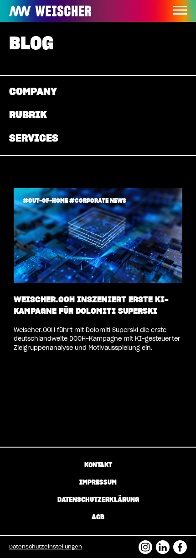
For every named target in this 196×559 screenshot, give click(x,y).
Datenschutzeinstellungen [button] (45, 546)
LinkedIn (163, 544)
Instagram (145, 544)
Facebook (180, 544)
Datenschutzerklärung (98, 500)
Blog (31, 44)
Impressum (98, 483)
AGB (98, 517)
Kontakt (98, 465)
